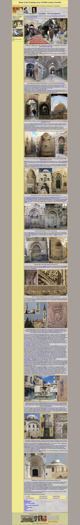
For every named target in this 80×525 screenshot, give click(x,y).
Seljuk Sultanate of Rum (31, 198)
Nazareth (26, 508)
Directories (43, 5)
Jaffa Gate (54, 402)
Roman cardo (49, 46)
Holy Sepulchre (49, 405)
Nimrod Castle (27, 502)
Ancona (65, 440)
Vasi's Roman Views (25, 5)
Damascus (37, 164)
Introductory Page (28, 501)
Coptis (47, 355)
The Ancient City (56, 497)
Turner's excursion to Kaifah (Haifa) (31, 505)
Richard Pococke (27, 359)
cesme (60, 234)
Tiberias (25, 506)
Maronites (40, 355)
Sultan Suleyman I (31, 232)
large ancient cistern (33, 130)
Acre (25, 504)
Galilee (43, 331)
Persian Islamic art (52, 197)
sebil (55, 234)
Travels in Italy (49, 5)
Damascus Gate (44, 45)
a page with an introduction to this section (55, 15)
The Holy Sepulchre (43, 497)
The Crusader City (43, 496)
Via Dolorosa (49, 90)
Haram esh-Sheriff (47, 266)
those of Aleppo (61, 83)
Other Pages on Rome (35, 5)
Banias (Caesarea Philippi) (29, 503)
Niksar (34, 300)
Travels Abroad (57, 5)
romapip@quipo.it (16, 19)
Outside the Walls (56, 496)
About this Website (16, 5)
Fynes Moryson (27, 344)
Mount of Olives (52, 331)
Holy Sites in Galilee (28, 507)
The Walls (28, 496)
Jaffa (25, 509)
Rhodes (40, 371)
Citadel (61, 329)
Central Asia (41, 198)
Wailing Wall (33, 268)
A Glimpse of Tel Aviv (28, 510)
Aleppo (41, 164)
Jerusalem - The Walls (32, 16)
